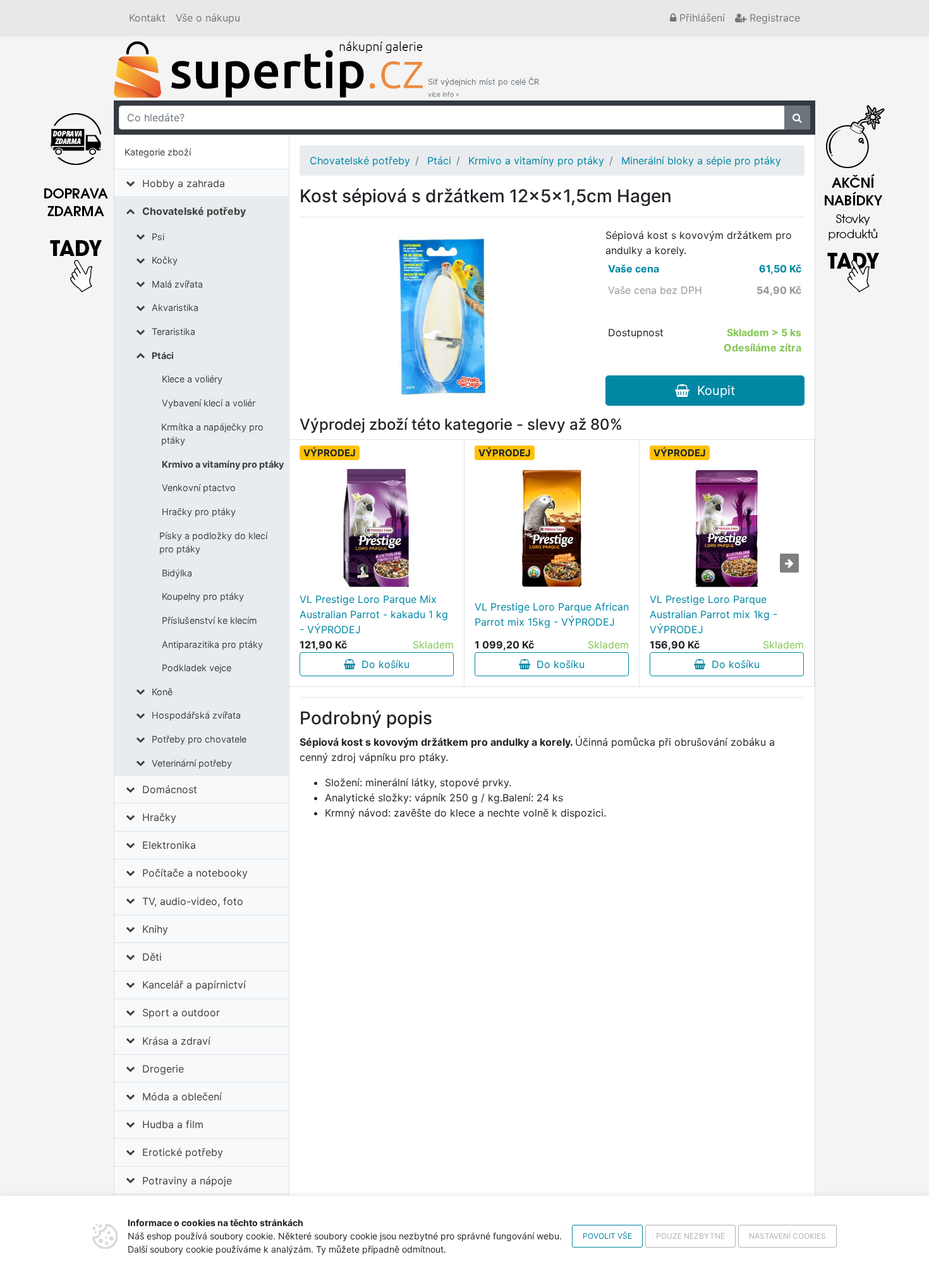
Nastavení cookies (787, 1236)
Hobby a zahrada (183, 183)
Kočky (165, 260)
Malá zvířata (177, 284)
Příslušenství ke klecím (209, 620)
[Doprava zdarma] (76, 195)
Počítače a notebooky (195, 872)
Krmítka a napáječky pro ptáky (212, 434)
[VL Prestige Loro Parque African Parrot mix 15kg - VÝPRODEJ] (551, 528)
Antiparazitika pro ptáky (212, 644)
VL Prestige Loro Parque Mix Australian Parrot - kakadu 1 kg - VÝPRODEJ (374, 614)
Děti (152, 957)
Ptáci (163, 355)
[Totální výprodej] (853, 195)
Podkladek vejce (196, 667)
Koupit (712, 390)
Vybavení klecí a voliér (208, 403)
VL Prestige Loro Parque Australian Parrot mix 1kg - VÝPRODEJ (713, 614)
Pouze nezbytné (690, 1236)
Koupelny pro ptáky (203, 596)
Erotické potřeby (182, 1152)
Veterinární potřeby (192, 763)
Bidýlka (177, 573)
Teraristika (173, 331)
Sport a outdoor (181, 1012)
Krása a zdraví (176, 1041)
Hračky (159, 817)
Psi (158, 236)
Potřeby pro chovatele (199, 739)
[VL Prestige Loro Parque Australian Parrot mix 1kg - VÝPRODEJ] (726, 528)
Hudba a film (172, 1124)
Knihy (155, 929)
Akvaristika (175, 307)
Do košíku (382, 664)
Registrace (773, 17)
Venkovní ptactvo (199, 487)
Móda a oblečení (182, 1096)
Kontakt (147, 17)
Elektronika (169, 845)
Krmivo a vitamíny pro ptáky (223, 464)
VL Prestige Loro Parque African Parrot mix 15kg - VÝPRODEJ (552, 614)
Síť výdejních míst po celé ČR (483, 87)
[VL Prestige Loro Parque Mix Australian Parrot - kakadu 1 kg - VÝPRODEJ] (376, 528)
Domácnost (169, 789)
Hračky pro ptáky (199, 511)
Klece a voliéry (192, 379)
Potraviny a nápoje (187, 1180)
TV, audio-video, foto (192, 901)
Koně (162, 691)
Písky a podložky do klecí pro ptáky (213, 542)
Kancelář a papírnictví (194, 984)
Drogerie (163, 1068)
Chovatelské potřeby (194, 211)
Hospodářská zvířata (196, 715)
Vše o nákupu (208, 17)
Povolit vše (607, 1236)
